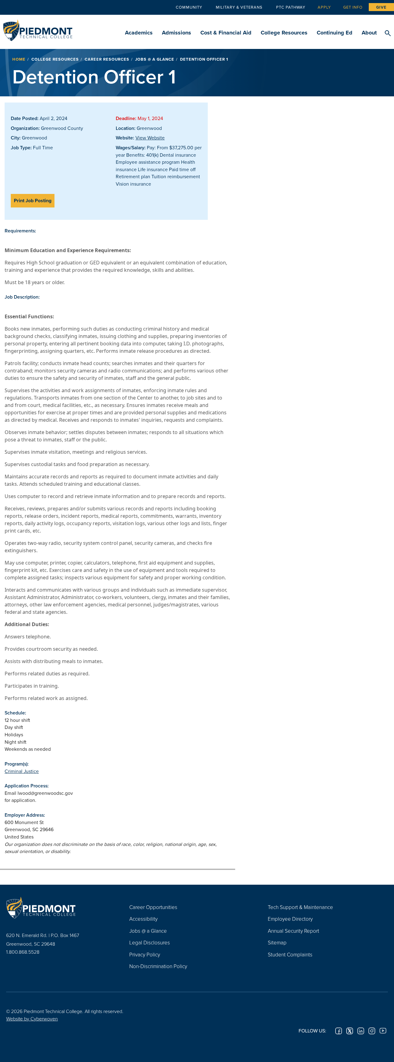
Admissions (176, 33)
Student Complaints (290, 954)
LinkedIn (360, 1031)
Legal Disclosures (149, 942)
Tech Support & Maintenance (300, 907)
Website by (32, 1018)
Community (189, 7)
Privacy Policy (144, 954)
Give (381, 7)
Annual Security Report (293, 930)
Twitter (349, 1031)
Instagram (371, 1031)
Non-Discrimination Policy (158, 966)
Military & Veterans (239, 7)
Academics (139, 33)
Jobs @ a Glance (154, 59)
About (369, 33)
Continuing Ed (334, 33)
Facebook (338, 1031)
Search (387, 33)
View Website (150, 137)
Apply (324, 7)
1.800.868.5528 (22, 951)
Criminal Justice (22, 771)
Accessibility (143, 918)
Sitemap (277, 942)
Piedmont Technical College (37, 28)
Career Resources (107, 59)
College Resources (284, 33)
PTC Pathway (290, 7)
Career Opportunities (153, 907)
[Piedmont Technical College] (58, 908)
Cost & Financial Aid (225, 33)
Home (19, 59)
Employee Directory (290, 918)
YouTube (383, 1031)
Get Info (353, 7)
